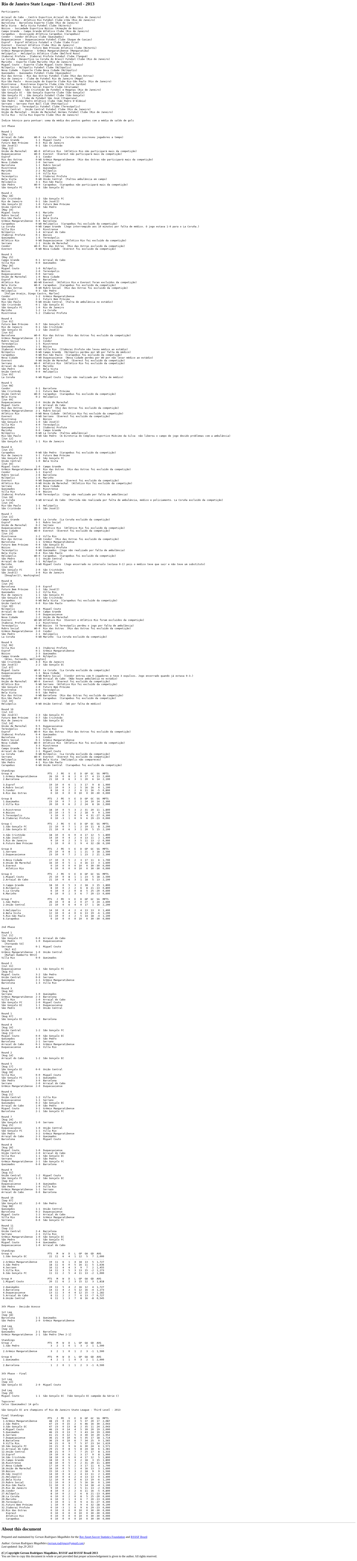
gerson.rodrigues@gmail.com (65, 1543)
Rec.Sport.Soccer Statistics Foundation (102, 1536)
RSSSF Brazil (139, 1536)
